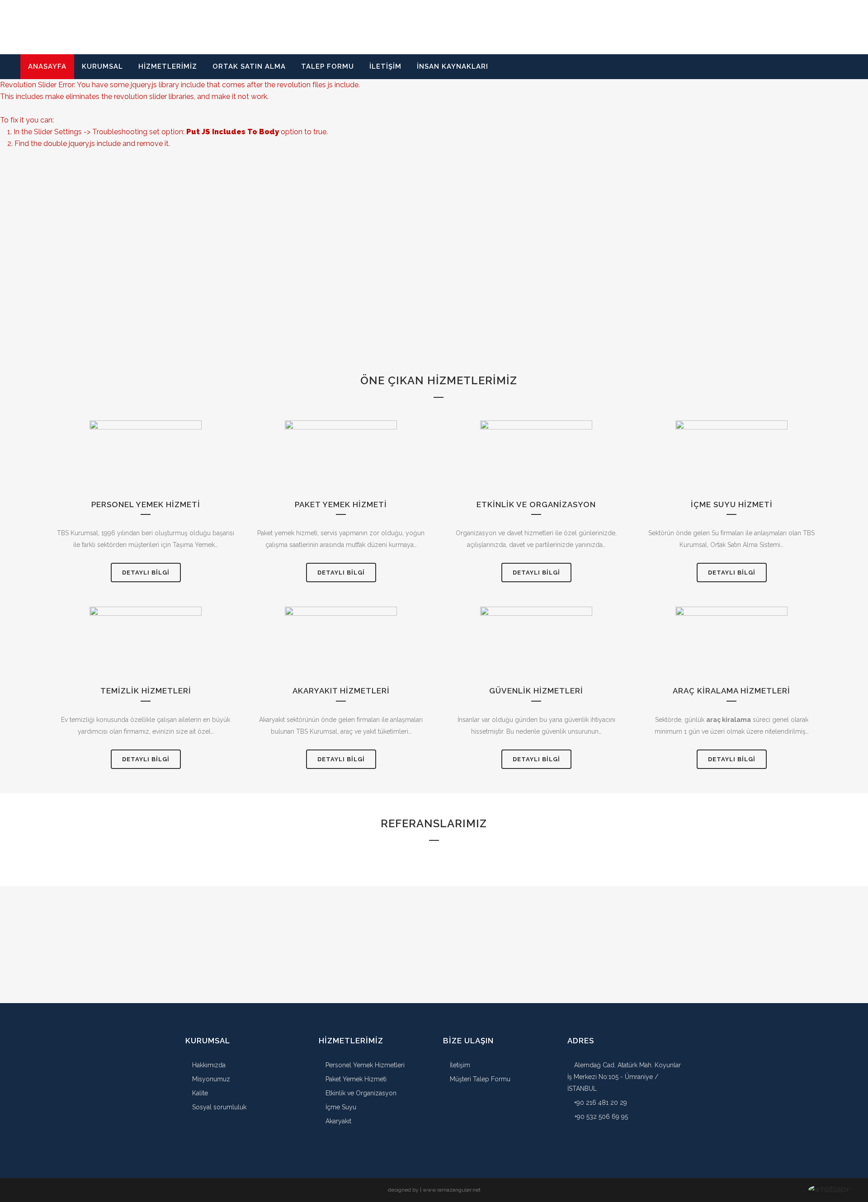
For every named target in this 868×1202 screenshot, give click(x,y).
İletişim (459, 1065)
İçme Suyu (340, 1107)
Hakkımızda (208, 1065)
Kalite (199, 1093)
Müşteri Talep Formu (479, 1079)
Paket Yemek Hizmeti (355, 1079)
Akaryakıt (337, 1121)
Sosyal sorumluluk (218, 1107)
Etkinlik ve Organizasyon (360, 1093)
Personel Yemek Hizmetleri (364, 1065)
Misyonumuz (210, 1079)
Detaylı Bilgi (146, 572)
